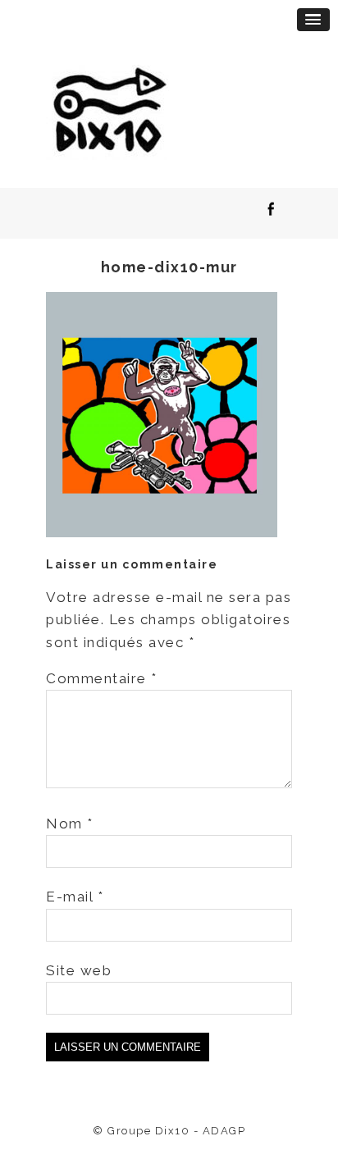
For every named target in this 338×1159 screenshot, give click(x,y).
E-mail (74, 896)
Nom (70, 823)
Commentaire (102, 678)
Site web (79, 970)
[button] (313, 19)
